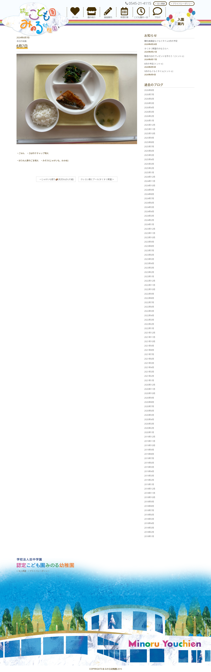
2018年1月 (149, 536)
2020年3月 (149, 423)
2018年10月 (149, 497)
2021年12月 (149, 332)
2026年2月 (149, 115)
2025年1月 (149, 172)
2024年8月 (149, 193)
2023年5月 (149, 258)
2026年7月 (149, 94)
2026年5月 (149, 103)
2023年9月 (149, 241)
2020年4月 (149, 419)
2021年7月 (149, 354)
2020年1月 (149, 432)
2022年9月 (149, 293)
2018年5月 (149, 518)
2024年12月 (149, 176)
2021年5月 (149, 362)
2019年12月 (149, 436)
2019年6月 (149, 462)
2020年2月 (149, 427)
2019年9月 (149, 449)
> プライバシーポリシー (182, 3)
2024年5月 (149, 207)
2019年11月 (149, 440)
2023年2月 (149, 271)
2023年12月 (149, 228)
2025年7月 (149, 146)
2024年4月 (149, 211)
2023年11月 (149, 232)
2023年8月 (149, 245)
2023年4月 (149, 263)
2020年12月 (149, 384)
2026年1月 (149, 120)
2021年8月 (149, 349)
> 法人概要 (160, 3)
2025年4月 (149, 159)
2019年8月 (149, 453)
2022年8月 (149, 297)
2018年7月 (149, 510)
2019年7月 (149, 458)
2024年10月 (149, 185)
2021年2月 (149, 375)
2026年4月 (149, 107)
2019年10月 (149, 445)
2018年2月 (149, 531)
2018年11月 (149, 492)
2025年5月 (149, 154)
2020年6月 (149, 410)
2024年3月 (149, 215)
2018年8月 (149, 505)
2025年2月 (149, 168)
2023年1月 (149, 276)
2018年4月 (149, 523)
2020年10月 (149, 393)
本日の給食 (22, 40)
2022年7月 (149, 302)
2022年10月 (149, 289)
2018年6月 (149, 514)
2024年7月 (149, 198)
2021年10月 (149, 341)
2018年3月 (149, 527)
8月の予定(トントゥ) (153, 63)
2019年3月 (149, 475)
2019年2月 (149, 479)
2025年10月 (149, 133)
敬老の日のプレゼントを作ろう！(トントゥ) (164, 56)
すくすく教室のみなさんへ (156, 48)
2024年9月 (149, 189)
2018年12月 (149, 488)
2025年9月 (149, 137)
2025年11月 (149, 128)
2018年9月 (149, 501)
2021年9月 (149, 345)
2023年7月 (149, 250)
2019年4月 (149, 471)
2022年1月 (149, 328)
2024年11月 (149, 180)
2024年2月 (149, 219)
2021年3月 (149, 371)
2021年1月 (149, 380)
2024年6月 (149, 202)
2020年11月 (149, 388)
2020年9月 (149, 397)
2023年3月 (149, 267)
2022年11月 (149, 284)
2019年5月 (149, 466)
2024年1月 (149, 224)
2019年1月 (149, 484)
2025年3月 (149, 163)
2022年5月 (149, 310)
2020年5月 (149, 414)
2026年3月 (149, 111)
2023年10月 (149, 237)
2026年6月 (149, 98)
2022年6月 (149, 306)
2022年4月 (149, 315)
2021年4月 (149, 367)
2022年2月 (149, 323)
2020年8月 (149, 401)
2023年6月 (149, 254)
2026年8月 (149, 89)
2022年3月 (149, 319)
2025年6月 (149, 150)
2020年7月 (149, 406)
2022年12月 (149, 280)
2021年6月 (149, 358)
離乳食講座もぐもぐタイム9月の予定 (161, 40)
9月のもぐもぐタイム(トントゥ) (158, 71)
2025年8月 (149, 142)
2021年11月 (149, 336)
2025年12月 (149, 124)
